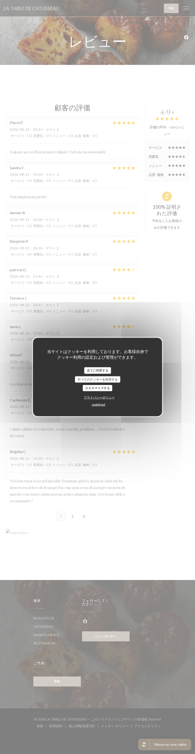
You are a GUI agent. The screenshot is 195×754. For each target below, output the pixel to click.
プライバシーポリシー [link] (99, 397)
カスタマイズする (97, 388)
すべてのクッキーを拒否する (98, 379)
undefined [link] (98, 404)
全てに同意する (97, 370)
